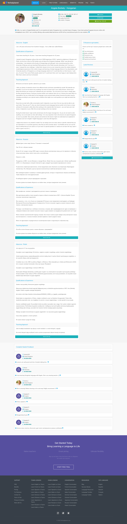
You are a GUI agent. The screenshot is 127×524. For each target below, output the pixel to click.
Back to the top (46, 132)
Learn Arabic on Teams (37, 507)
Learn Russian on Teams (38, 504)
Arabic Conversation (70, 505)
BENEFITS (73, 2)
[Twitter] (63, 513)
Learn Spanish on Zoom (54, 489)
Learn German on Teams (38, 494)
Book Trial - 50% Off (101, 21)
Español (100, 487)
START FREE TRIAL (63, 467)
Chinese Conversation (71, 497)
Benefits (16, 487)
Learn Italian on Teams (37, 492)
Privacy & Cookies (19, 500)
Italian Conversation (70, 492)
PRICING (80, 2)
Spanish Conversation (71, 489)
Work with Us (17, 502)
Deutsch (100, 489)
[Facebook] (57, 513)
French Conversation (70, 487)
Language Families (87, 492)
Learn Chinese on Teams (38, 497)
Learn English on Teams (37, 484)
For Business (17, 492)
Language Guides (86, 494)
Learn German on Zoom (54, 494)
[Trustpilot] (68, 513)
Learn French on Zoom (54, 487)
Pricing (16, 489)
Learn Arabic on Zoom (54, 505)
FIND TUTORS (53, 2)
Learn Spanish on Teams (38, 489)
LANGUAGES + (64, 2)
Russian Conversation (71, 502)
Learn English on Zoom (54, 484)
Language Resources (87, 489)
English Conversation (70, 484)
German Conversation (71, 494)
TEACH (92, 2)
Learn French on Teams (37, 487)
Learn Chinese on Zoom (54, 497)
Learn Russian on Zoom (54, 502)
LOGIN (44, 3)
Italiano (100, 494)
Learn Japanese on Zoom (55, 500)
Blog (83, 484)
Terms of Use (18, 497)
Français (100, 492)
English (100, 484)
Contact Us (17, 494)
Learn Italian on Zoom (54, 492)
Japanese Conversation (71, 500)
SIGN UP (35, 3)
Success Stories (86, 487)
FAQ (87, 2)
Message (100, 18)
